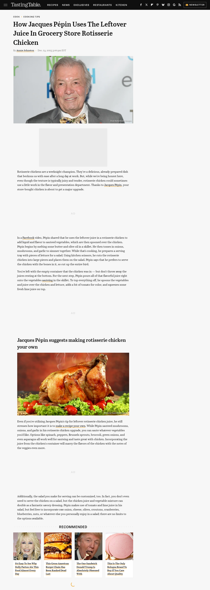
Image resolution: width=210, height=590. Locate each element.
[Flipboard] (152, 5)
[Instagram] (168, 5)
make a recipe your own (70, 426)
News (66, 5)
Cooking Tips (31, 17)
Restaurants (102, 5)
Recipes (52, 5)
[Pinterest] (157, 5)
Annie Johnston (25, 50)
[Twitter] (146, 5)
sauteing (47, 280)
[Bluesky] (163, 5)
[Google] (174, 5)
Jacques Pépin (113, 185)
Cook (16, 17)
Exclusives (81, 5)
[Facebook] (141, 5)
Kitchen (121, 5)
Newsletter (197, 4)
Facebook (28, 237)
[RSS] (179, 5)
